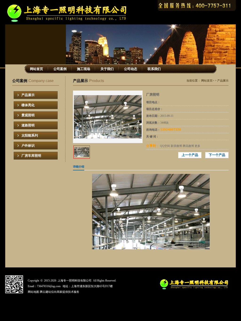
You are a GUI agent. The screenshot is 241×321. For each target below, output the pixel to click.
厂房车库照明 (31, 155)
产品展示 (28, 95)
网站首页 (36, 69)
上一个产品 (190, 155)
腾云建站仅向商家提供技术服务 (59, 292)
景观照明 (28, 115)
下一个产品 (217, 155)
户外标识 (28, 145)
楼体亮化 (28, 105)
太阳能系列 (29, 135)
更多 (197, 146)
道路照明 (28, 125)
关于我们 (107, 69)
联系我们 (154, 69)
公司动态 (130, 69)
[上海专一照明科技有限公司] (69, 21)
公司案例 (60, 69)
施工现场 (83, 69)
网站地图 (33, 292)
